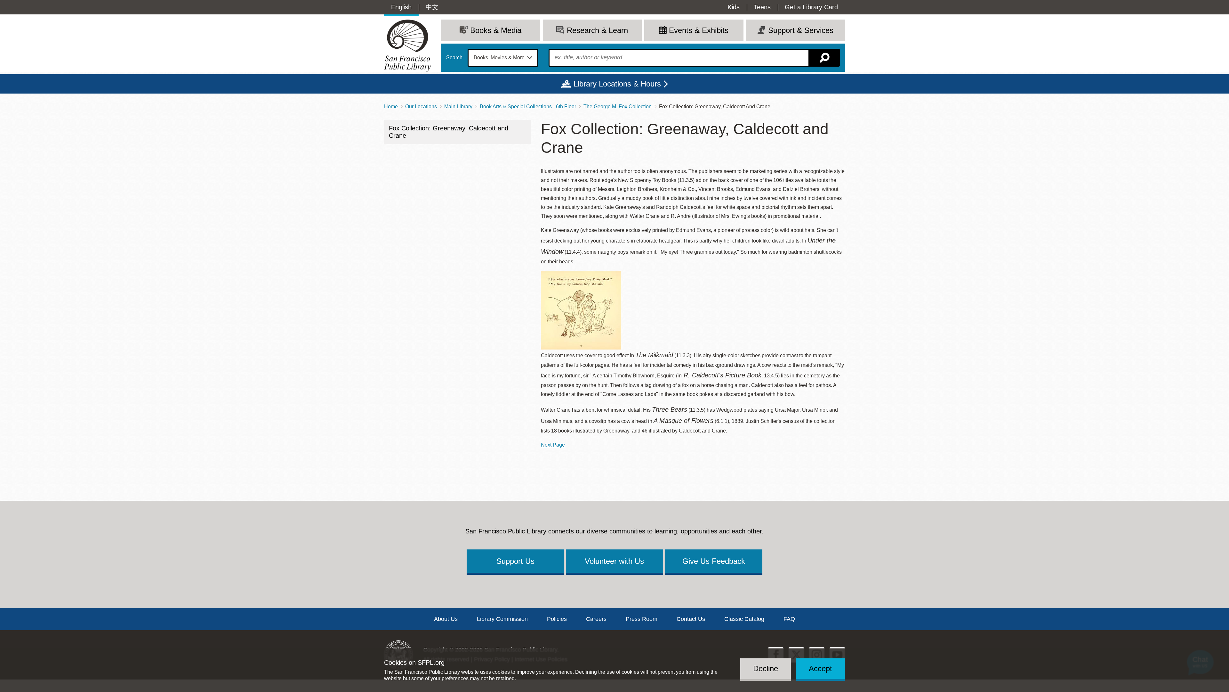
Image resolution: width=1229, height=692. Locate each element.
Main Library (458, 106)
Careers (596, 619)
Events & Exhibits (698, 30)
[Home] (407, 46)
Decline (765, 668)
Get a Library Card (811, 7)
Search (454, 57)
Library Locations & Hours (617, 83)
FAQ (789, 619)
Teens (762, 7)
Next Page (553, 445)
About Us (446, 619)
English (401, 7)
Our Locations (421, 106)
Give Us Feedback (713, 561)
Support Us (515, 561)
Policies (557, 619)
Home (391, 106)
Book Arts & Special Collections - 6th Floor (528, 106)
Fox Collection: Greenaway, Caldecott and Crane (448, 132)
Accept (820, 668)
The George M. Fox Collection (617, 106)
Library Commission (502, 619)
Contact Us (691, 619)
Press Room (641, 619)
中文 (432, 7)
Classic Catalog (744, 619)
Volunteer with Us (614, 561)
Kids (733, 7)
